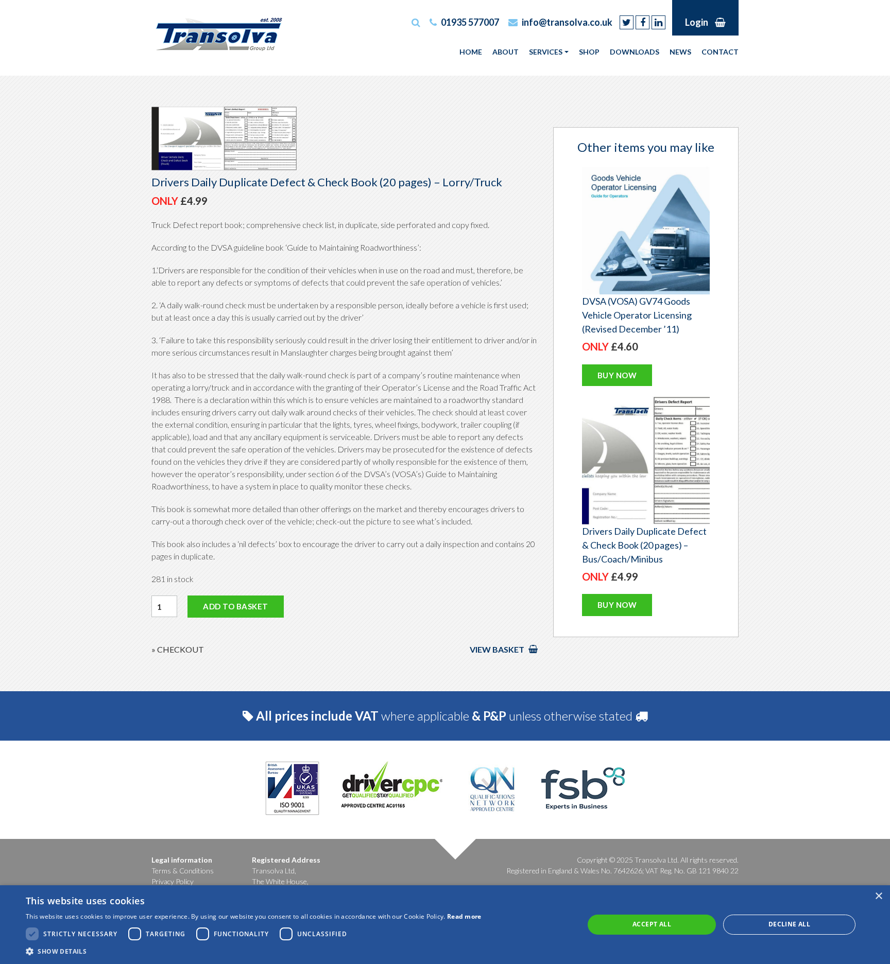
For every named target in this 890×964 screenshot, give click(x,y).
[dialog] (445, 924)
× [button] (878, 896)
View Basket (498, 649)
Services (545, 51)
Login (696, 22)
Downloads (634, 51)
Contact (720, 51)
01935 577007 (470, 22)
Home (470, 51)
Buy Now (617, 375)
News (680, 51)
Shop (589, 51)
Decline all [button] (789, 924)
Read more (464, 916)
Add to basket (235, 606)
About (505, 51)
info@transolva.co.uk (567, 22)
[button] (254, 951)
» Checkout (177, 649)
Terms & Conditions (182, 870)
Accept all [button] (651, 924)
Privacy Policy (172, 881)
